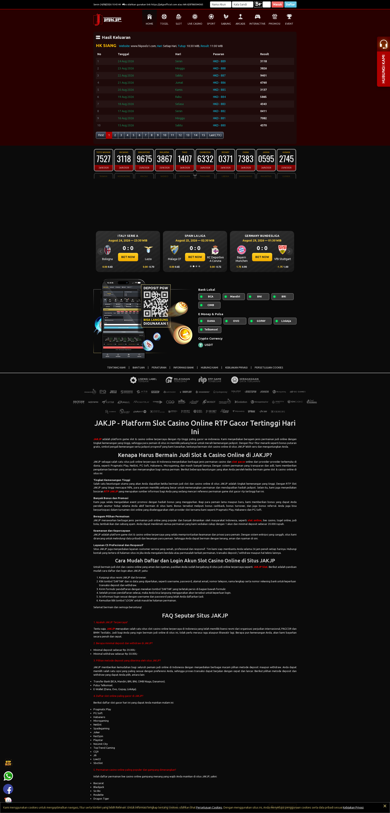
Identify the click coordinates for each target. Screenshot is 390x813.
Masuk (277, 4)
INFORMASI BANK (183, 367)
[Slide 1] (191, 266)
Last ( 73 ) (215, 135)
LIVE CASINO (195, 23)
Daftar (290, 4)
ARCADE (240, 23)
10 (164, 135)
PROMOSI (274, 23)
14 (195, 135)
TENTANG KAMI (116, 367)
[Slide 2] (193, 266)
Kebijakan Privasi (353, 807)
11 (172, 135)
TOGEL (164, 23)
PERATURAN (159, 367)
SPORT (211, 23)
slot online (255, 520)
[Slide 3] (196, 266)
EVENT (289, 23)
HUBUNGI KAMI (209, 367)
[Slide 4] (199, 266)
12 (180, 135)
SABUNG (226, 23)
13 (188, 135)
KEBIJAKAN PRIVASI (236, 367)
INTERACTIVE (257, 23)
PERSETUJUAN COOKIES (269, 367)
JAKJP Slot (261, 566)
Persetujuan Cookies (209, 807)
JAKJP (97, 439)
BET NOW (128, 257)
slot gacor (238, 461)
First (101, 135)
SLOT (179, 23)
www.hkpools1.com (143, 46)
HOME (149, 23)
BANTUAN (139, 367)
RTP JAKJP (111, 491)
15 (203, 135)
